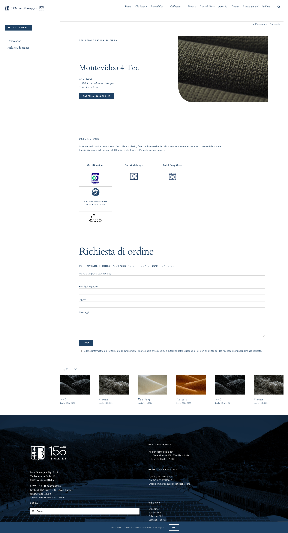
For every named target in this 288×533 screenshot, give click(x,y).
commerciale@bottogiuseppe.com (172, 483)
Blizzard (181, 399)
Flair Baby (144, 399)
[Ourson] (114, 385)
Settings (159, 527)
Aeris (63, 399)
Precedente (261, 24)
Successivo (275, 24)
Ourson (103, 399)
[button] (278, 6)
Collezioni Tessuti (157, 519)
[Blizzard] (191, 385)
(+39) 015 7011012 (162, 480)
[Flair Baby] (152, 385)
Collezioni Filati (155, 516)
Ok (174, 527)
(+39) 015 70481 (166, 459)
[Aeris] (75, 385)
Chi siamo (153, 509)
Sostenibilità (154, 512)
